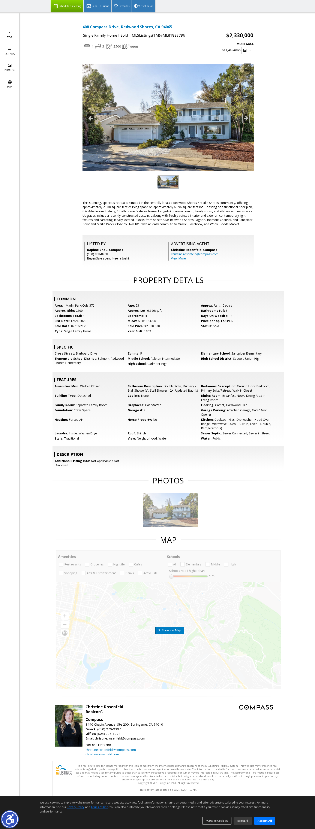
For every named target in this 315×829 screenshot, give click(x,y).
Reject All (243, 821)
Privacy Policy (75, 807)
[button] (10, 819)
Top (9, 37)
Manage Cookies (217, 821)
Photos (9, 70)
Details (10, 54)
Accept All (265, 821)
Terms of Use (99, 807)
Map (9, 86)
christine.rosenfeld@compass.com (195, 254)
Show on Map (171, 630)
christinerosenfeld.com (102, 754)
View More (178, 258)
